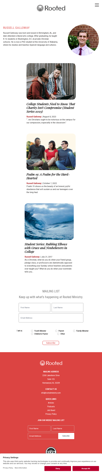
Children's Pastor (41, 334)
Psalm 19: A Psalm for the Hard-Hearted (48, 176)
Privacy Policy (51, 414)
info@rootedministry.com (51, 393)
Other (62, 334)
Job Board (51, 410)
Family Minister (82, 331)
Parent (61, 331)
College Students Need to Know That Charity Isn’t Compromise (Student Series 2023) (50, 107)
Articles (51, 403)
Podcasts (51, 406)
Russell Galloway (33, 116)
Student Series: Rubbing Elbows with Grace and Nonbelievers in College (46, 248)
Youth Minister (40, 331)
